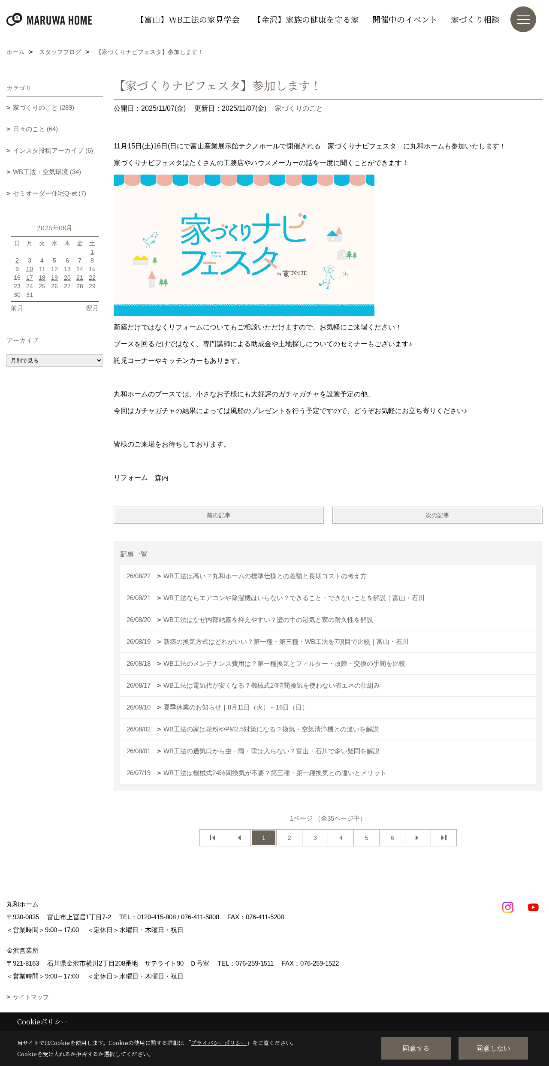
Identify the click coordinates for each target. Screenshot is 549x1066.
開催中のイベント (404, 19)
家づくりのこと (299, 108)
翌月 (92, 307)
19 (54, 277)
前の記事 (219, 515)
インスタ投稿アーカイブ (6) (53, 150)
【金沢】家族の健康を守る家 (306, 19)
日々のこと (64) (35, 129)
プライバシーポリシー (219, 1043)
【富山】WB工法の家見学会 (188, 19)
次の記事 (437, 515)
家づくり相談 (475, 19)
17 (29, 277)
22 (92, 277)
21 (79, 277)
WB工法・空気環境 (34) (47, 171)
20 (67, 277)
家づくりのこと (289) (43, 107)
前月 (17, 307)
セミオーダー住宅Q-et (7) (49, 193)
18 (42, 277)
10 (29, 269)
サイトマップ (31, 997)
